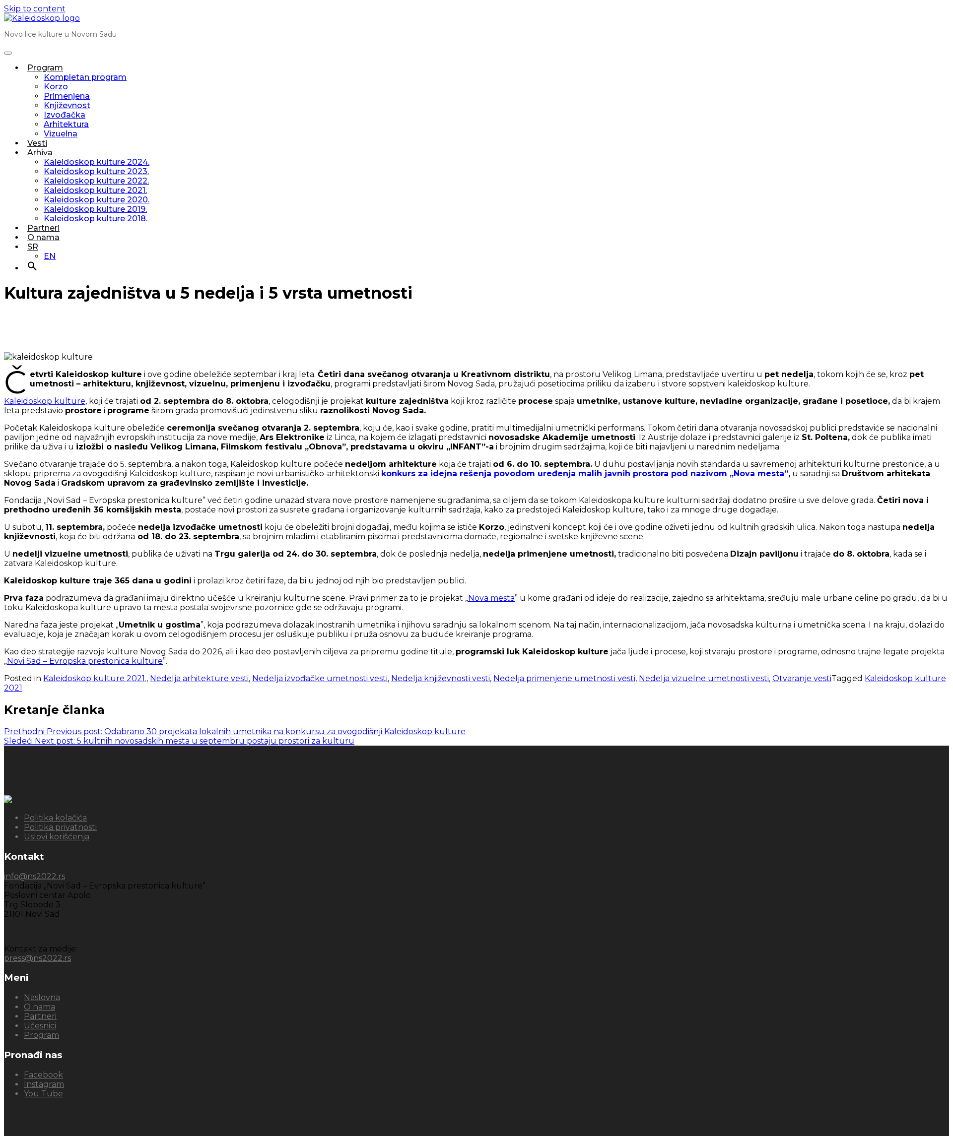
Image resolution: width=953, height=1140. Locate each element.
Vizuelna (60, 133)
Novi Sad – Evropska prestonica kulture (85, 661)
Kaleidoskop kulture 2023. (96, 171)
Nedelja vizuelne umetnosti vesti (704, 678)
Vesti (37, 143)
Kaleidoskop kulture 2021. (95, 190)
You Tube (43, 1093)
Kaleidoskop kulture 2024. (96, 162)
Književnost (67, 105)
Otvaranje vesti (801, 678)
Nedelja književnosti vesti (440, 678)
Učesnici (40, 1025)
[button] (32, 268)
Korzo (56, 86)
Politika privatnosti (60, 827)
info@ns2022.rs (34, 876)
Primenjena (67, 96)
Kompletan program (85, 77)
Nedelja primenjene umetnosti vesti (564, 678)
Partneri (43, 228)
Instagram (44, 1084)
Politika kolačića (55, 818)
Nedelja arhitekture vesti (199, 678)
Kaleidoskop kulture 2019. (95, 209)
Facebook (43, 1074)
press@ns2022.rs (37, 958)
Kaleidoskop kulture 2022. (96, 181)
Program (45, 67)
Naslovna (42, 997)
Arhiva (40, 152)
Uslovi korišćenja (56, 836)
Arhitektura (66, 124)
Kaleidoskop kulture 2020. (96, 199)
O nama (43, 237)
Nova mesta (491, 598)
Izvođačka (64, 115)
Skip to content (35, 8)
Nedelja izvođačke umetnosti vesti (320, 678)
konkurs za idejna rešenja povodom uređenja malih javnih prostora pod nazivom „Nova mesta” (584, 473)
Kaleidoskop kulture (44, 401)
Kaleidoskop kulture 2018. (95, 218)
